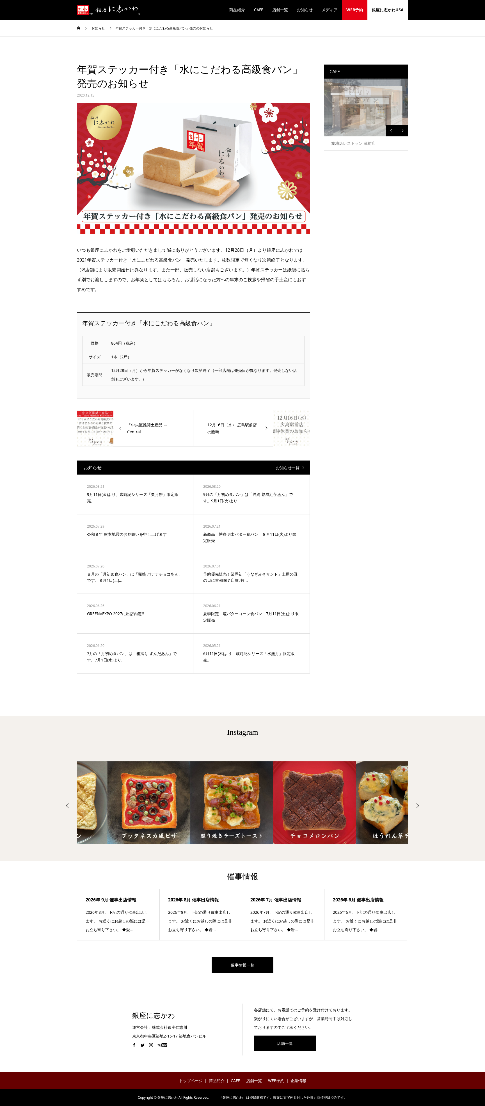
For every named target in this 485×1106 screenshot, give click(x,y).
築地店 (337, 143)
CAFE (258, 9)
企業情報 (298, 1080)
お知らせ (305, 9)
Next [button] (402, 130)
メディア (329, 9)
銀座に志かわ (153, 1015)
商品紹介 (237, 9)
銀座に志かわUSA (388, 9)
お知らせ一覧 (287, 467)
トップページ (191, 1080)
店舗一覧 (280, 9)
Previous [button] (391, 130)
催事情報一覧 (242, 965)
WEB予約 (354, 9)
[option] (366, 115)
